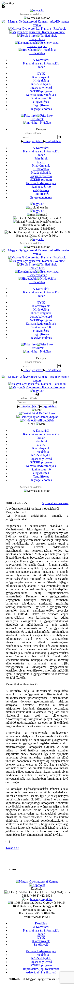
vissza (13, 869)
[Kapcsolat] (37, 885)
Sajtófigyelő (41, 944)
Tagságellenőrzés (41, 197)
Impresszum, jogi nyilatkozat (41, 969)
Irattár (41, 155)
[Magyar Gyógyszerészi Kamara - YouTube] (37, 32)
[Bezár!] (37, 7)
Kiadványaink (41, 165)
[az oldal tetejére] (37, 207)
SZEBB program (41, 965)
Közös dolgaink (41, 172)
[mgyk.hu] (37, 10)
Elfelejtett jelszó (33, 141)
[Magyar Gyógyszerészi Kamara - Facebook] (37, 28)
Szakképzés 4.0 (41, 186)
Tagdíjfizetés (41, 193)
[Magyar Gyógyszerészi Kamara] (37, 881)
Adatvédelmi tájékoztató (41, 972)
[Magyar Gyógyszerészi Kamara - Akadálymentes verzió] (37, 25)
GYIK (41, 162)
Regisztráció (53, 141)
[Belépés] (59, 137)
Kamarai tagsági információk (41, 151)
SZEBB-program (41, 179)
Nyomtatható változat (55, 503)
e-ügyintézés (41, 190)
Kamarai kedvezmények (41, 183)
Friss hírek (41, 158)
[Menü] (37, 214)
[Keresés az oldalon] (37, 18)
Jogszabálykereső (41, 176)
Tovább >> (12, 848)
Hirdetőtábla (41, 169)
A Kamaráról (41, 148)
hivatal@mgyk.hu (41, 899)
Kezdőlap (41, 923)
